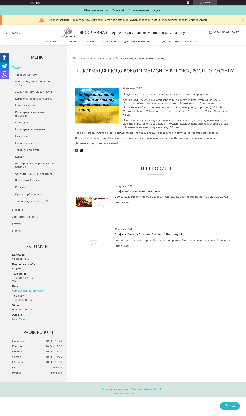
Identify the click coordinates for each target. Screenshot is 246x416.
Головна (52, 41)
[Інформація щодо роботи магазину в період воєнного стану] (97, 106)
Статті (16, 224)
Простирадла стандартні (30, 129)
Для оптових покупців (177, 41)
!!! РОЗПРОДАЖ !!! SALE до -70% (32, 83)
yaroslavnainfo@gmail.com (28, 290)
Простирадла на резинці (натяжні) (30, 114)
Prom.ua (141, 386)
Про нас (17, 209)
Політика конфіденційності (146, 389)
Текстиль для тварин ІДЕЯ (31, 201)
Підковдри (21, 122)
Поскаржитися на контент (115, 389)
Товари (71, 41)
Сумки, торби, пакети (28, 194)
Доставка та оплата (137, 41)
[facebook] (76, 151)
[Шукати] (5, 32)
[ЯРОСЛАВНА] (68, 32)
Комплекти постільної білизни (33, 98)
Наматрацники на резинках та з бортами (35, 165)
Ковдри (19, 156)
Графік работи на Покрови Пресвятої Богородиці (148, 234)
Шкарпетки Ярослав (27, 180)
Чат (232, 406)
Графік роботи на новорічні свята (137, 191)
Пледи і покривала (27, 142)
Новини (17, 230)
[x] (81, 151)
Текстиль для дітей (27, 149)
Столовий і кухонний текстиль (33, 173)
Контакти (109, 41)
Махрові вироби (25, 105)
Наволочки (22, 136)
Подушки (20, 187)
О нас (91, 41)
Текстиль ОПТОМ (26, 74)
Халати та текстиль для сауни (34, 91)
